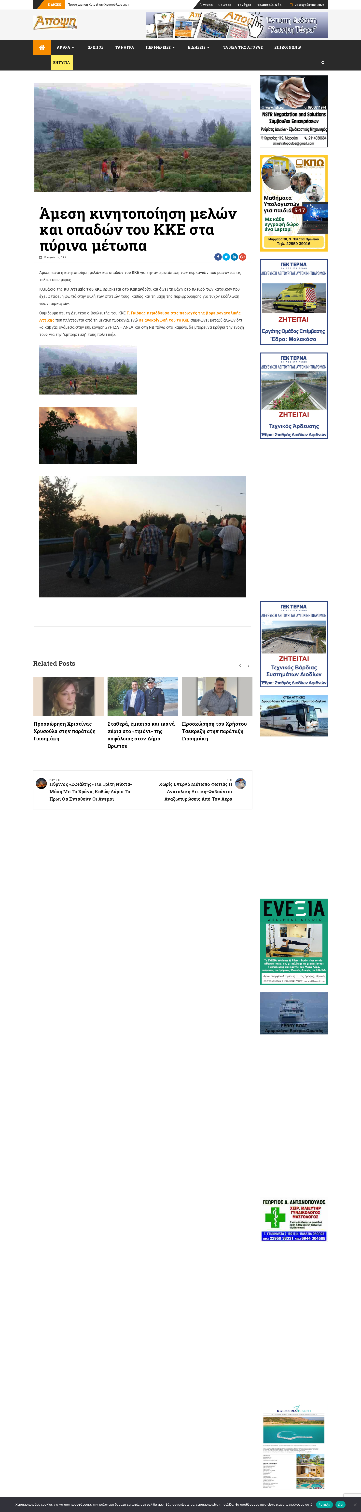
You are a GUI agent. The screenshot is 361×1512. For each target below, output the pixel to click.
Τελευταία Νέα (269, 4)
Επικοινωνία (288, 47)
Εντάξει (325, 1505)
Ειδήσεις (197, 47)
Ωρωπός (225, 4)
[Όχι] (354, 1504)
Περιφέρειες (158, 47)
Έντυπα (206, 4)
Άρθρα (63, 47)
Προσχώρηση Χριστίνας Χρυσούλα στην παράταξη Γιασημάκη (64, 731)
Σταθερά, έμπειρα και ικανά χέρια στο (96, 4)
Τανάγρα (244, 4)
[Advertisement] (294, 520)
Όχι (340, 1505)
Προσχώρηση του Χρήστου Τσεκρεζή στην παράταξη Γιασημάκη (214, 731)
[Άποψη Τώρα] (42, 47)
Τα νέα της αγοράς (243, 47)
